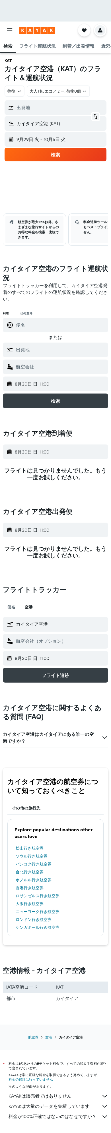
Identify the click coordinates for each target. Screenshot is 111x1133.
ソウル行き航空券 (32, 856)
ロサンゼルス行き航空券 (37, 895)
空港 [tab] (29, 607)
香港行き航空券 (30, 887)
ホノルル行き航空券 (34, 879)
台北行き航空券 (30, 872)
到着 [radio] (6, 313)
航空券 (33, 1037)
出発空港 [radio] (26, 313)
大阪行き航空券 (30, 903)
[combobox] (60, 350)
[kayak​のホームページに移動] (37, 30)
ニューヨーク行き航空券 (37, 911)
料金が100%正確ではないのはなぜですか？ (52, 1116)
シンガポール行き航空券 (37, 927)
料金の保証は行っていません (31, 1079)
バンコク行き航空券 (34, 864)
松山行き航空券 (30, 848)
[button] (9, 30)
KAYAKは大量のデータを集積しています (49, 1106)
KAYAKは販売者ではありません (40, 1096)
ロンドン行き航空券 (34, 919)
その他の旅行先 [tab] (26, 808)
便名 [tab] (11, 607)
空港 (48, 1037)
